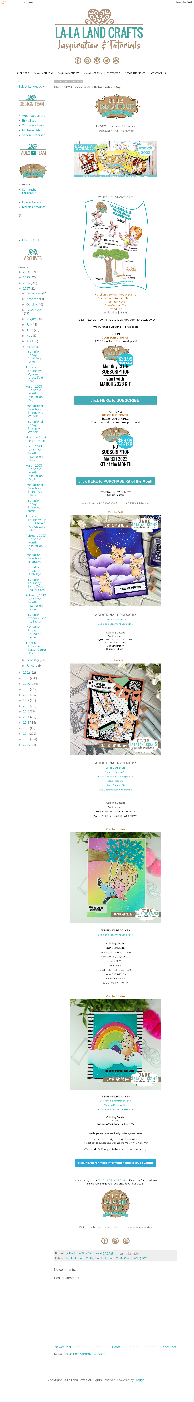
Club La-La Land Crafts (78, 1258)
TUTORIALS (113, 73)
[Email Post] (121, 1253)
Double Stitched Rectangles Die (115, 776)
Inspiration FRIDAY (93, 73)
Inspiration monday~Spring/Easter (36, 618)
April (30, 341)
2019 (26, 689)
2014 (26, 717)
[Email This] (127, 1253)
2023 (27, 288)
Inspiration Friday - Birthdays (33, 571)
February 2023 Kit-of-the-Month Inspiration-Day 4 (36, 602)
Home (116, 1347)
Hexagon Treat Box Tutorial (36, 439)
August (31, 319)
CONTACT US (158, 73)
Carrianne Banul (33, 125)
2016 (26, 706)
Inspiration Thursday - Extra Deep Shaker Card (35, 585)
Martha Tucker (32, 240)
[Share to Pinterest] (137, 1253)
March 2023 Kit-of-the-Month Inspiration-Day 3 (35, 393)
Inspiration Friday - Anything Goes (33, 357)
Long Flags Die (116, 781)
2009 (27, 744)
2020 (27, 683)
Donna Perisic (32, 202)
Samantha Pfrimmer (29, 191)
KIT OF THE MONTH (135, 73)
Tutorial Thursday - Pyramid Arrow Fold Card (34, 374)
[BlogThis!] (129, 1253)
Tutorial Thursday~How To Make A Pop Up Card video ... (36, 523)
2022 (27, 672)
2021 (26, 678)
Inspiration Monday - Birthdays (33, 558)
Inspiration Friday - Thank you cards (34, 506)
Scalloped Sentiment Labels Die (115, 623)
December (34, 293)
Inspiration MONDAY (68, 73)
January (32, 665)
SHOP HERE (22, 73)
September (34, 310)
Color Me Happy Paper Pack (115, 1100)
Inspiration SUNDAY (44, 73)
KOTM (146, 1258)
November (34, 299)
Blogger (140, 1380)
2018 (26, 695)
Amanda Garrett (33, 115)
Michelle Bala (31, 130)
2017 (26, 700)
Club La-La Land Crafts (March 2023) (118, 1258)
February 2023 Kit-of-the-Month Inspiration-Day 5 (36, 542)
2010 (26, 739)
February (33, 660)
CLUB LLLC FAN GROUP (111, 1180)
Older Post (168, 1347)
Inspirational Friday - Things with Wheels (35, 427)
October (32, 304)
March (31, 346)
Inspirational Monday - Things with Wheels (35, 411)
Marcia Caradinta (34, 207)
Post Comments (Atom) (90, 1353)
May (29, 335)
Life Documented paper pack (115, 789)
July (29, 324)
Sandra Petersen (33, 135)
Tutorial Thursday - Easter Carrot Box (36, 648)
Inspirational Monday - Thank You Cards (34, 490)
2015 (26, 711)
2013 (26, 722)
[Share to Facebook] (135, 1253)
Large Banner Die (115, 767)
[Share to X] (132, 1253)
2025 (27, 277)
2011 (26, 733)
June (30, 330)
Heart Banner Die (115, 785)
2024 (27, 283)
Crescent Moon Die (115, 619)
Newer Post (63, 1347)
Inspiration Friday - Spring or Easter (33, 632)
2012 (26, 728)
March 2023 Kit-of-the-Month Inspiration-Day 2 (35, 453)
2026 (27, 272)
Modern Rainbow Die (115, 1105)
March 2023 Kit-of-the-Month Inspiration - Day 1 (35, 472)
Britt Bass (29, 120)
